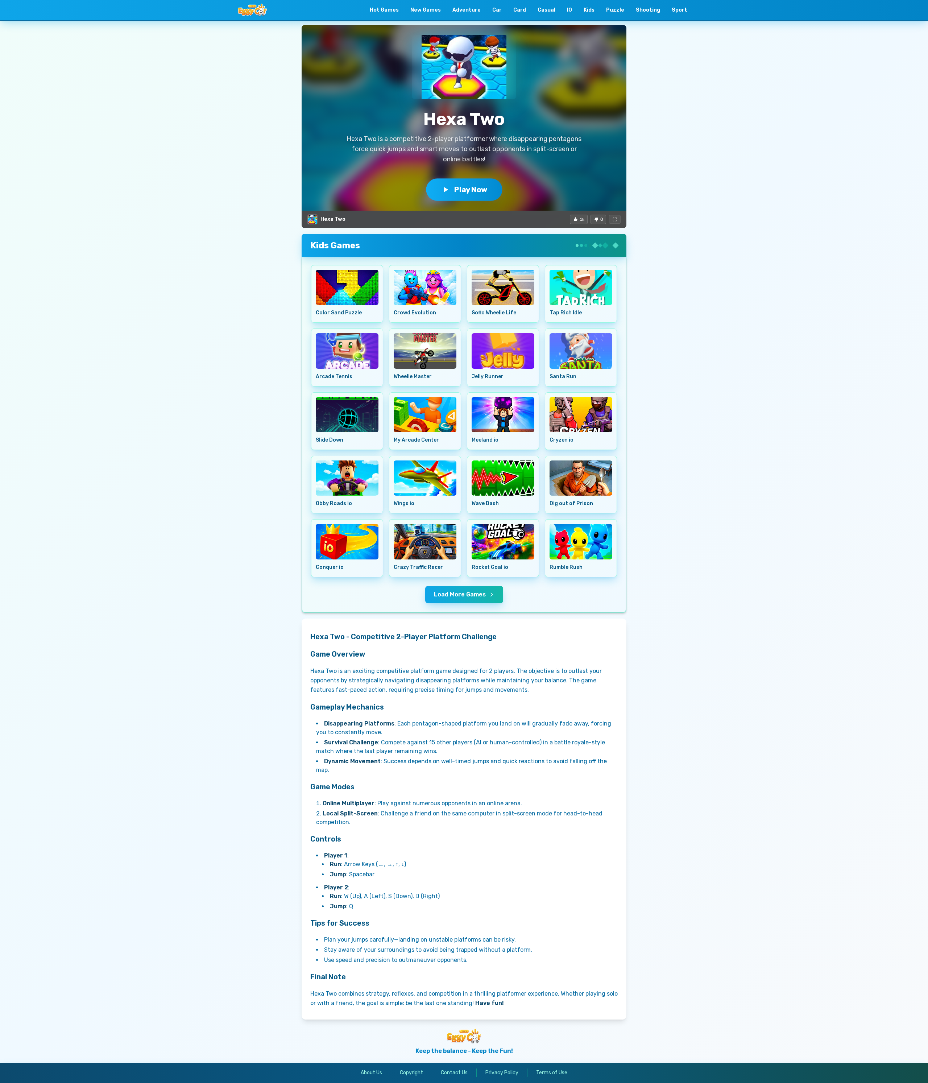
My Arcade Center (416, 440)
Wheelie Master (413, 376)
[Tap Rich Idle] (581, 287)
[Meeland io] (503, 414)
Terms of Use (551, 1073)
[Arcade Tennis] (347, 350)
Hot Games (384, 10)
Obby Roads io (334, 503)
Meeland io (485, 440)
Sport (679, 10)
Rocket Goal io (490, 567)
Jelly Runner (488, 376)
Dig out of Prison (571, 503)
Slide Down (329, 440)
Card (519, 10)
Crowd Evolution (415, 313)
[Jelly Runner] (503, 350)
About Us (371, 1073)
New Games (425, 10)
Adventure (466, 10)
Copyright (411, 1073)
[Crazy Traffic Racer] (425, 541)
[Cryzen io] (581, 414)
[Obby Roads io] (347, 478)
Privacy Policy (501, 1073)
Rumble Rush (566, 567)
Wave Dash (485, 503)
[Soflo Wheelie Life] (503, 287)
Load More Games (460, 594)
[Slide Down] (347, 414)
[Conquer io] (347, 541)
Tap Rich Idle (566, 313)
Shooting (648, 10)
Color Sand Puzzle (339, 313)
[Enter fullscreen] (615, 219)
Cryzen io (561, 440)
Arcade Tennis (334, 376)
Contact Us (454, 1073)
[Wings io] (425, 478)
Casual (546, 10)
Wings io (404, 503)
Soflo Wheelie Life (494, 313)
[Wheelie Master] (425, 350)
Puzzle (615, 10)
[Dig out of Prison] (581, 478)
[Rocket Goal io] (503, 541)
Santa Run (563, 376)
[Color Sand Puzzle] (347, 287)
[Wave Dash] (503, 478)
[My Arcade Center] (425, 414)
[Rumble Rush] (581, 541)
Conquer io (330, 567)
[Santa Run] (581, 350)
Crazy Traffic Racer (418, 567)
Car (497, 10)
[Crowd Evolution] (425, 287)
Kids (589, 10)
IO (569, 10)
